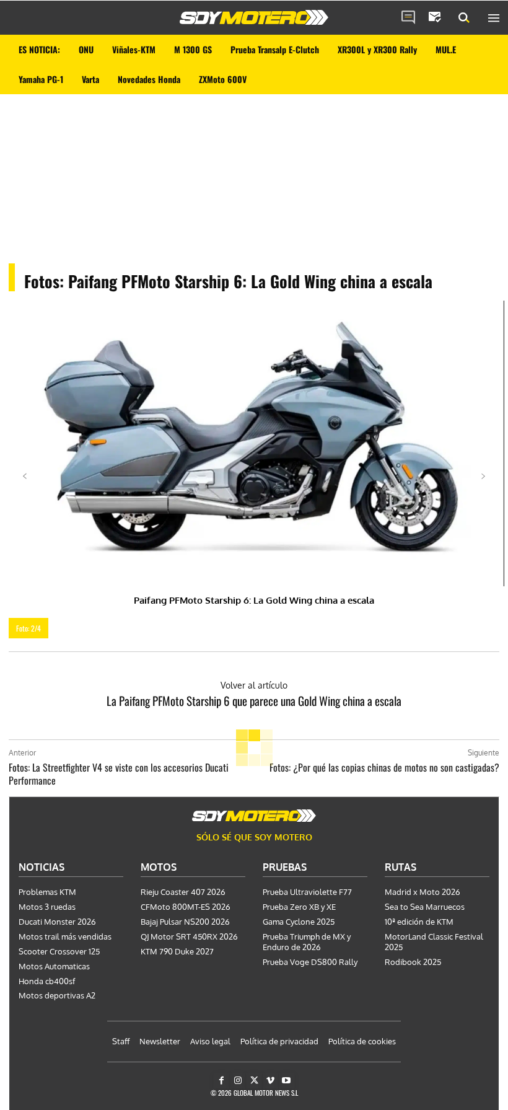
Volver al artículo (254, 685)
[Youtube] (286, 1080)
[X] (253, 1080)
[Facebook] (221, 1080)
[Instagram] (237, 1080)
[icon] (408, 18)
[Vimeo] (270, 1080)
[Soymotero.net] (254, 17)
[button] (464, 18)
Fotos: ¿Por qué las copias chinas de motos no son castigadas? (384, 767)
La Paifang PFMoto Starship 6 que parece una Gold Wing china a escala (254, 700)
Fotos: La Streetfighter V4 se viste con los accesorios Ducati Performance (119, 774)
